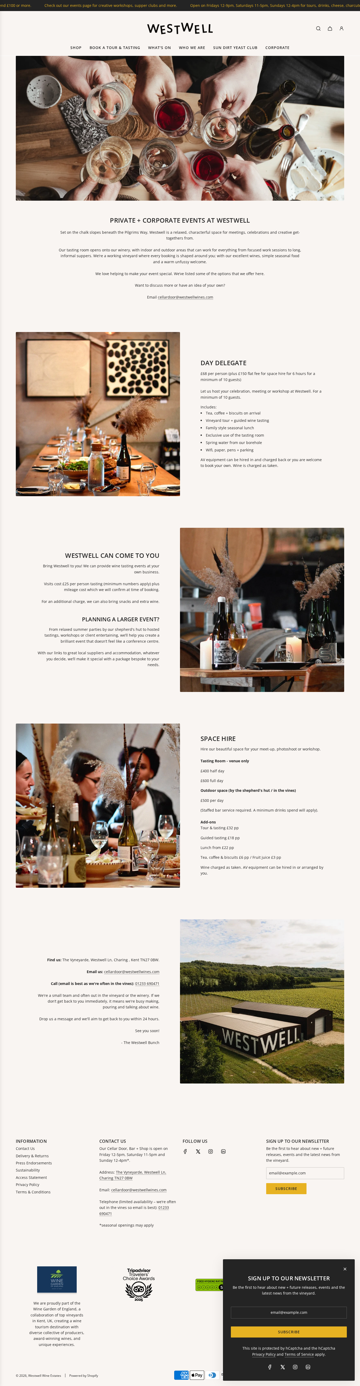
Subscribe (286, 1188)
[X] (198, 1151)
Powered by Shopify (83, 1375)
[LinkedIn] (223, 1151)
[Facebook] (185, 1151)
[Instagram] (210, 1151)
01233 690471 (147, 983)
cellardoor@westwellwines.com (185, 297)
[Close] (345, 1269)
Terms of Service (299, 1354)
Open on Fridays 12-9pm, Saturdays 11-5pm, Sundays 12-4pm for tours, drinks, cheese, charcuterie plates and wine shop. (237, 5)
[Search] (318, 28)
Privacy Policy (264, 1354)
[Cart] (330, 28)
